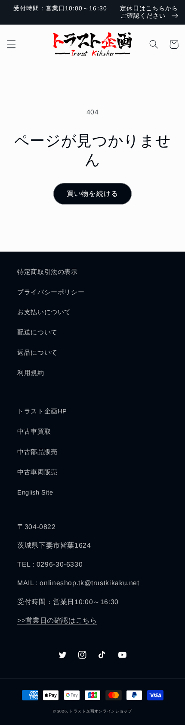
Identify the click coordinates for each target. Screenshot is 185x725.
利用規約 (30, 372)
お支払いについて (44, 312)
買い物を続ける (92, 193)
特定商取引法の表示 (47, 271)
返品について (37, 352)
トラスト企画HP (42, 411)
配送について (37, 332)
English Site (35, 492)
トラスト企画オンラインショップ (100, 711)
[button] (11, 44)
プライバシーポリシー (50, 292)
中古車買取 (34, 431)
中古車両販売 (37, 472)
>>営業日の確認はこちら (57, 620)
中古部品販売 (37, 451)
